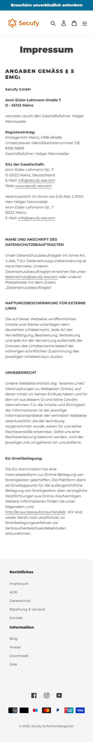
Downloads (19, 656)
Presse (15, 647)
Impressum (19, 583)
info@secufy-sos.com (36, 180)
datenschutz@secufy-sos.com (31, 276)
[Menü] (84, 23)
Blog (14, 638)
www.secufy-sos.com (33, 185)
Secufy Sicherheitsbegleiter (52, 726)
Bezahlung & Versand (27, 609)
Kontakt (16, 618)
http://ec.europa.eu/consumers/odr (35, 512)
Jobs (13, 664)
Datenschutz (20, 601)
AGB (13, 592)
